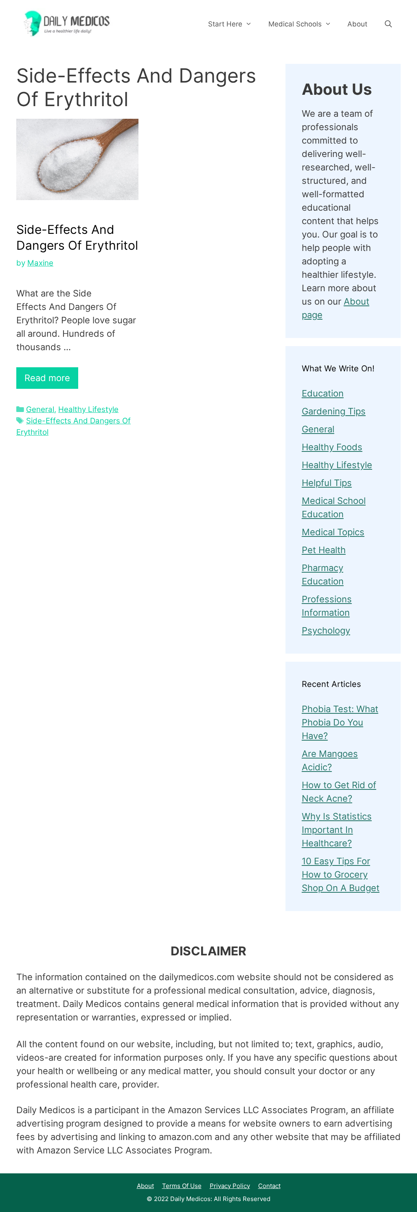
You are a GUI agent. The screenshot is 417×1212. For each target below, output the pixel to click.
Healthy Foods (332, 447)
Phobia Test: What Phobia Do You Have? (340, 722)
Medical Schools (295, 24)
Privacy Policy (230, 1186)
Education (323, 393)
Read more (47, 378)
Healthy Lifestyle (88, 409)
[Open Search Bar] (388, 24)
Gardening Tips (334, 411)
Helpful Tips (327, 482)
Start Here (225, 24)
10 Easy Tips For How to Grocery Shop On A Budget (341, 874)
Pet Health (324, 550)
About (357, 24)
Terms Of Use (182, 1186)
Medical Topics (333, 532)
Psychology (326, 630)
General (40, 409)
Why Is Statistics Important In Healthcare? (337, 829)
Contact (269, 1186)
